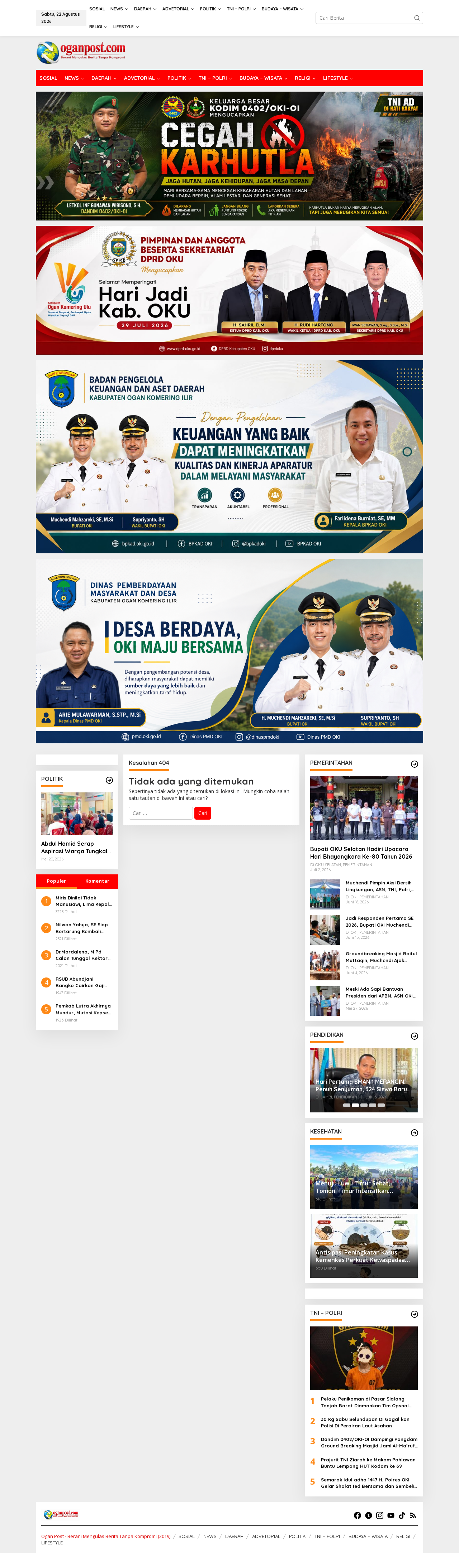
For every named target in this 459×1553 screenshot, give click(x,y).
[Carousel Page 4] (372, 1105)
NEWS (210, 1536)
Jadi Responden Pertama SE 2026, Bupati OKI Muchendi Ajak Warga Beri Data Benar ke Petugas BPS (379, 921)
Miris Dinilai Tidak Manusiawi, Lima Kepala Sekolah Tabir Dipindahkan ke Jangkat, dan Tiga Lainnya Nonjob (84, 901)
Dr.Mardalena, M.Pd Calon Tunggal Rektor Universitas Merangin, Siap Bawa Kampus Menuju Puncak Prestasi (84, 955)
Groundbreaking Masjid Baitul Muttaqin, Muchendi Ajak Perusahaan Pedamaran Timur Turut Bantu (381, 957)
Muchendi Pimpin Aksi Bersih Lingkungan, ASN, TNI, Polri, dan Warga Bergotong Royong (379, 886)
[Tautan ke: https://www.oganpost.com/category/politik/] (109, 780)
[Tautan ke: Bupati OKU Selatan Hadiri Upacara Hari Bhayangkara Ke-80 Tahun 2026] (364, 808)
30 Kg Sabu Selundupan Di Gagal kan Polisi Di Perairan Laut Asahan (365, 1422)
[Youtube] (391, 1515)
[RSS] (413, 1515)
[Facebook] (357, 1515)
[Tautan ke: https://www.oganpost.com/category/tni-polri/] (414, 1314)
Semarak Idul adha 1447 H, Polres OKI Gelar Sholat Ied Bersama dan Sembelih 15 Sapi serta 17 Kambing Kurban (369, 1483)
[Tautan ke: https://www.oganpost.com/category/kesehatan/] (414, 1133)
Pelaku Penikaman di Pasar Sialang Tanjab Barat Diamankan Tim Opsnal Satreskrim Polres (365, 1402)
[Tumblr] (368, 1515)
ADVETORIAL (266, 1536)
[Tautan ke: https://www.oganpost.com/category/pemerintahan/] (414, 764)
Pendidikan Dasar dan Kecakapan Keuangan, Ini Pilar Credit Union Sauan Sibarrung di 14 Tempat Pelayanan (362, 1080)
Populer (56, 881)
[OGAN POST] (81, 52)
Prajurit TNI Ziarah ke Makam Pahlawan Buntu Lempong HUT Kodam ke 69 (368, 1463)
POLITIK (297, 1536)
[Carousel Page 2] (355, 1105)
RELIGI (403, 1536)
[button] (417, 18)
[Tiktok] (402, 1515)
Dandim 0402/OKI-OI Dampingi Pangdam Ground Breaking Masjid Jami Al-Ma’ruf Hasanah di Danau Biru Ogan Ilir (369, 1442)
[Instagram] (379, 1515)
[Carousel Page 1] (346, 1105)
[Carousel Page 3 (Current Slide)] (364, 1105)
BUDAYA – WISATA (368, 1536)
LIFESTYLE (52, 1542)
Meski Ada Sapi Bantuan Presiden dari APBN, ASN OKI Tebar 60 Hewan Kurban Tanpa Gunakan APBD (379, 992)
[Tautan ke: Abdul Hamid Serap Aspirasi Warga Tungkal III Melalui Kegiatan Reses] (77, 813)
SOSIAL (187, 1536)
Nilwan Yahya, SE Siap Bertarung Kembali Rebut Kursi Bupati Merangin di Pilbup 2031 (83, 928)
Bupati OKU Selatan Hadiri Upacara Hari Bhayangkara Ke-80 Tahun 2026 (361, 852)
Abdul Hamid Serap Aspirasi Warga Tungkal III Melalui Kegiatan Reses (76, 847)
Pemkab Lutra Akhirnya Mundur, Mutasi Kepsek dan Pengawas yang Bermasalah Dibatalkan (84, 1009)
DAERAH (234, 1536)
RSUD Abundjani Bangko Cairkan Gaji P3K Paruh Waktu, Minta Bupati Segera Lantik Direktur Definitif (84, 982)
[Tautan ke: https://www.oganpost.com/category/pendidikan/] (414, 1036)
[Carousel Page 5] (381, 1105)
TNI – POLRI (327, 1536)
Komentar (97, 881)
